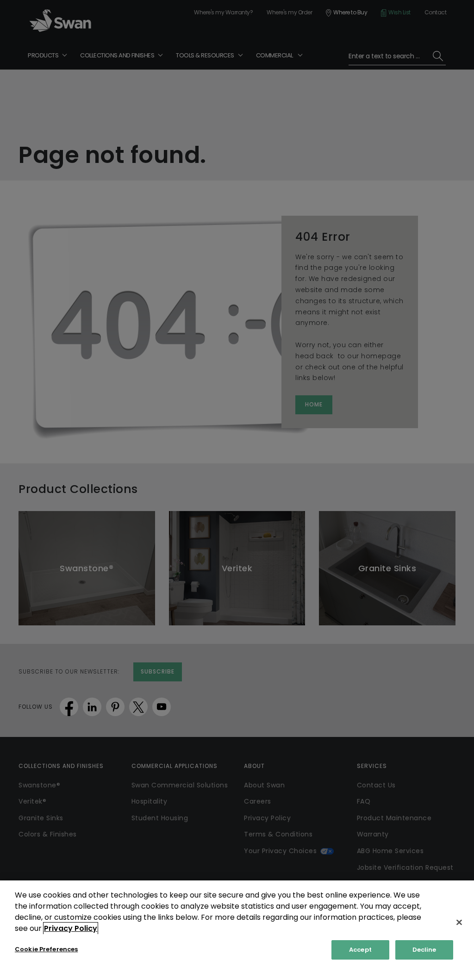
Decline (424, 949)
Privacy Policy (70, 928)
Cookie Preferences (46, 949)
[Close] (459, 922)
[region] (237, 923)
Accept (360, 949)
